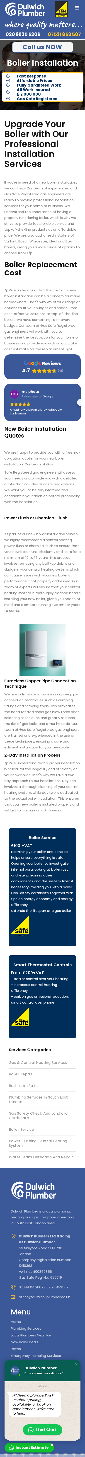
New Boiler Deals (24, 1342)
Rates (16, 1349)
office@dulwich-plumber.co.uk (44, 1297)
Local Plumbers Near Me (31, 1335)
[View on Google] (14, 394)
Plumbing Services (26, 1328)
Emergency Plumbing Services (36, 1355)
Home (16, 1321)
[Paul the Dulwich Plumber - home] (25, 9)
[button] (77, 8)
